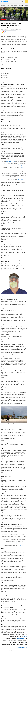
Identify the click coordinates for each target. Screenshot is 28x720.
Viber (25, 642)
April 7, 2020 (20, 179)
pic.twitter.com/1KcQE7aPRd (14, 543)
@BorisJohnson (14, 172)
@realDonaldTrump (10, 161)
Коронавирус (8, 650)
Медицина (12, 650)
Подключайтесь (22, 647)
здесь (25, 636)
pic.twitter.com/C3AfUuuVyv (16, 165)
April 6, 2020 (22, 167)
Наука (2, 650)
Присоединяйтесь (21, 638)
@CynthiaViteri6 (6, 538)
